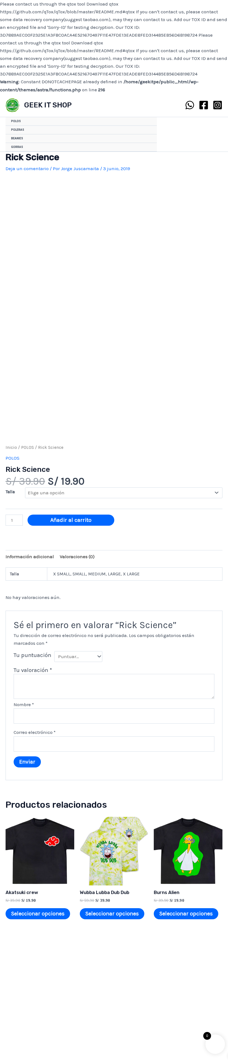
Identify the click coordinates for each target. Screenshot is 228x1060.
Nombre (24, 704)
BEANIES (17, 138)
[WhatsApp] (190, 105)
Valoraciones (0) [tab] (77, 556)
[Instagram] (217, 105)
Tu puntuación (32, 655)
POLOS (16, 121)
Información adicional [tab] (30, 556)
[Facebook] (204, 105)
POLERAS (17, 129)
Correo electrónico (35, 732)
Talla (10, 491)
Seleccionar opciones (38, 913)
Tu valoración (33, 670)
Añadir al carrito (70, 520)
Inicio (11, 447)
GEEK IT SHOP (48, 105)
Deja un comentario (27, 168)
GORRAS (17, 146)
